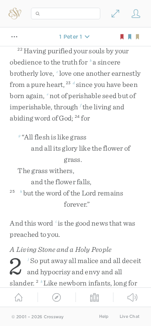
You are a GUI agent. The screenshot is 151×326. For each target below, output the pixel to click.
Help (104, 316)
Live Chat (129, 316)
